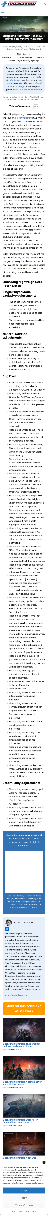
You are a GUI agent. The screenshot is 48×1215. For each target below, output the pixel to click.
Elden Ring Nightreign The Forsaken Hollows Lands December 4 (21, 1045)
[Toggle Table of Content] (34, 106)
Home (5, 97)
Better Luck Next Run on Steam (27, 89)
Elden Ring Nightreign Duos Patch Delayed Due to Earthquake (20, 1121)
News (12, 60)
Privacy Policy (30, 1211)
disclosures (15, 80)
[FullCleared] (19, 4)
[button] (44, 1162)
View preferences (24, 1205)
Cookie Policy (17, 1211)
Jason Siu (27, 54)
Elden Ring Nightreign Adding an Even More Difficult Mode (22, 1083)
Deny (24, 1197)
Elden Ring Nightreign (30, 60)
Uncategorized (16, 97)
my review (23, 257)
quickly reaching (24, 117)
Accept (24, 1190)
